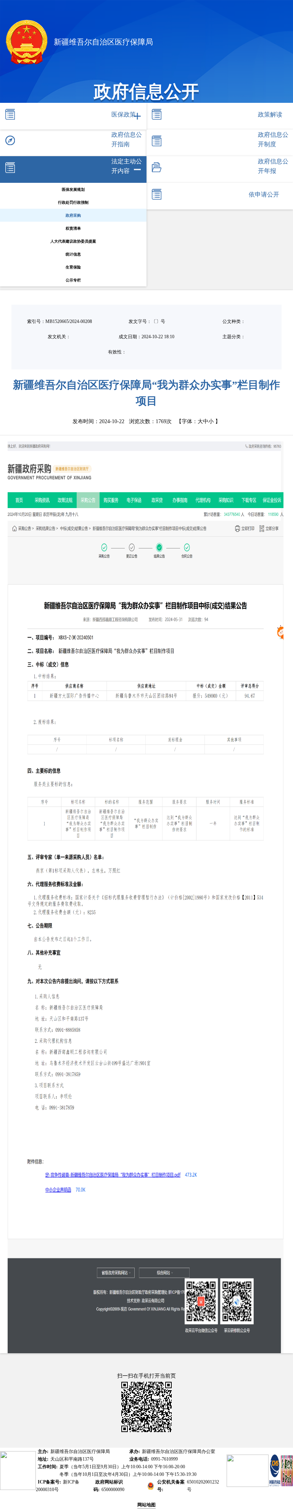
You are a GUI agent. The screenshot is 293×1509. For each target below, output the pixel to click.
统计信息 (73, 254)
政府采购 (73, 215)
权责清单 (73, 228)
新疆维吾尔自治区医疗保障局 (102, 42)
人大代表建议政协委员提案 (73, 241)
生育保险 (73, 267)
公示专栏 (73, 280)
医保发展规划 (73, 189)
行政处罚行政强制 (73, 202)
